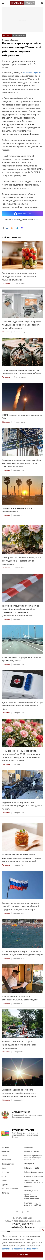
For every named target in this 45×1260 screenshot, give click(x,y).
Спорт (4, 1168)
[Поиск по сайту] (42, 3)
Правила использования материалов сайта (31, 1197)
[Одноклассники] (12, 228)
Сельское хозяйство (10, 1189)
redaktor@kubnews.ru (23, 1227)
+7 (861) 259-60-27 (22, 1224)
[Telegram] (17, 228)
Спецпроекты (29, 1164)
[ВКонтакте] (7, 228)
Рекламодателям (31, 1191)
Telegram (28, 1211)
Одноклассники (23, 1211)
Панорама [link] (6, 284)
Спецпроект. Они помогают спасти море (33, 1181)
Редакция (28, 1186)
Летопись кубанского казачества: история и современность (33, 1158)
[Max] (22, 228)
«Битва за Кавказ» (32, 1151)
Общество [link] (6, 332)
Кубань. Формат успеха (33, 1172)
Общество (6, 36)
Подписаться (24, 214)
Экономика (6, 1160)
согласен (23, 1254)
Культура (5, 1172)
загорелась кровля (32, 73)
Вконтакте (17, 1211)
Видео (4, 1180)
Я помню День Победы (33, 1176)
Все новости (7, 1147)
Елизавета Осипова (10, 40)
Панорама (28, 1147)
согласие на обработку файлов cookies (20, 1249)
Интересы (6, 1193)
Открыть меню (3, 3)
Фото (4, 1176)
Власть (4, 1156)
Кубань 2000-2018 (31, 1168)
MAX (38, 220)
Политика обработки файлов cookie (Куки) (33, 1204)
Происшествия (8, 1164)
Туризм (5, 1185)
